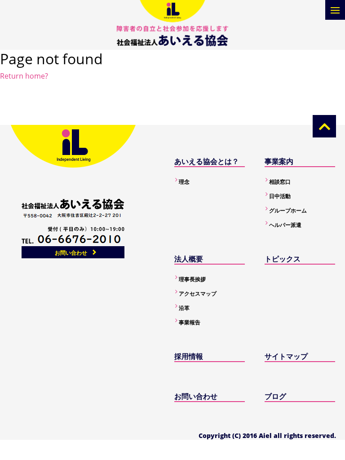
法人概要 (188, 259)
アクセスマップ (198, 293)
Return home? (24, 76)
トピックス (283, 259)
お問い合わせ (71, 253)
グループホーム (288, 210)
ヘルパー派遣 (285, 225)
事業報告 (189, 322)
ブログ (275, 396)
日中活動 (280, 196)
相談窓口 (280, 182)
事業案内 (279, 161)
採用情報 (188, 356)
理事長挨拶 (192, 279)
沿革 (184, 308)
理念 (184, 182)
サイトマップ (286, 356)
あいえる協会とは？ (206, 161)
